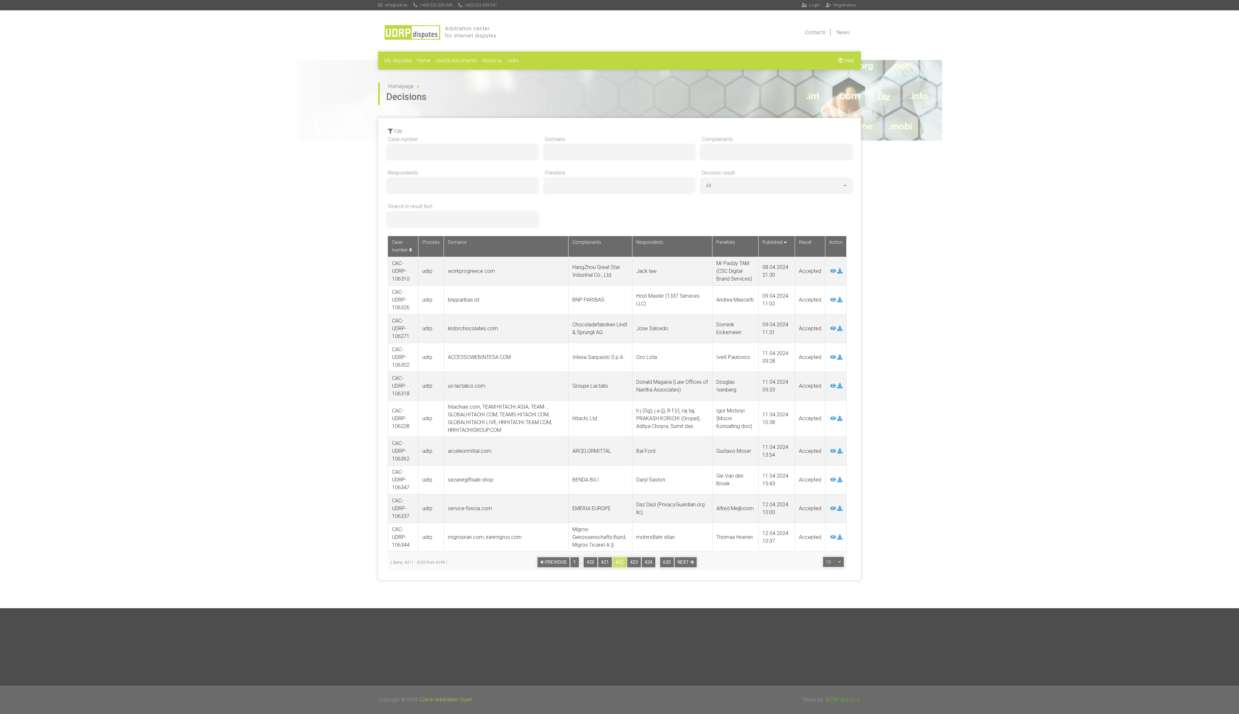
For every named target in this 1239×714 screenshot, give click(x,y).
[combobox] (776, 185)
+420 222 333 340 (435, 5)
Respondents (403, 173)
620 (667, 562)
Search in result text (410, 206)
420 (590, 562)
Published (773, 242)
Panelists (555, 173)
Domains (555, 139)
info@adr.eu (396, 5)
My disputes (398, 60)
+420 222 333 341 (480, 5)
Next (684, 562)
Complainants (717, 139)
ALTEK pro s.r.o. (843, 700)
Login (814, 5)
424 (648, 562)
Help (848, 60)
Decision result (718, 173)
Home (424, 60)
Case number (403, 139)
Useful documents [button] (456, 60)
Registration (844, 5)
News (843, 32)
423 (634, 562)
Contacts (815, 32)
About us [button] (492, 60)
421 (605, 562)
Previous (555, 562)
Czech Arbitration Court (445, 700)
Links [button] (513, 60)
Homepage (401, 86)
